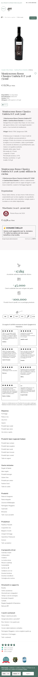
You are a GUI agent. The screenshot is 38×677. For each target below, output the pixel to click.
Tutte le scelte (5, 487)
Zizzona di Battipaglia (8, 503)
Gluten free (4, 477)
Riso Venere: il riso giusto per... (10, 622)
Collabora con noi (6, 571)
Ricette (3, 588)
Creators (4, 558)
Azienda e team (6, 553)
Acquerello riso (6, 528)
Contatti (3, 601)
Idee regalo (5, 471)
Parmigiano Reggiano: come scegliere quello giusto (16, 631)
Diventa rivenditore (7, 576)
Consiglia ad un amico (8, 578)
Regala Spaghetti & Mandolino (10, 603)
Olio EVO (4, 420)
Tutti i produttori (6, 543)
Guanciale (4, 509)
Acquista (33, 18)
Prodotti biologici (6, 474)
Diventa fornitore (6, 573)
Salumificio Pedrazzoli (8, 537)
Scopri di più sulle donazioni (10, 239)
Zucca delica (5, 625)
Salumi (3, 423)
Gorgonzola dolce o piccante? (10, 619)
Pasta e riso (5, 417)
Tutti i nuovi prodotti (7, 515)
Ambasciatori (5, 555)
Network (4, 606)
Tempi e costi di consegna (9, 596)
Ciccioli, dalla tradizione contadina (11, 628)
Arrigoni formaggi (6, 534)
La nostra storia (6, 560)
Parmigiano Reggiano (8, 506)
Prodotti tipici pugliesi (8, 446)
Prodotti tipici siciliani (7, 443)
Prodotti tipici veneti (7, 455)
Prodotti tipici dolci (7, 429)
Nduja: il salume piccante (9, 616)
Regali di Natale (6, 468)
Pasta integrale (6, 499)
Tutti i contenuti (6, 637)
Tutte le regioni (6, 458)
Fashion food (5, 483)
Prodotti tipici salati (7, 426)
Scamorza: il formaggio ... (9, 634)
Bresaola (4, 512)
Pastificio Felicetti (6, 525)
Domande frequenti (7, 598)
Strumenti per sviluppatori (9, 593)
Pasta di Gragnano (7, 496)
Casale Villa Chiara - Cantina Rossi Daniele (14, 70)
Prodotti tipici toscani (7, 452)
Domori (3, 540)
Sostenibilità (5, 565)
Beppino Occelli (6, 531)
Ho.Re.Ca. (4, 568)
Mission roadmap (6, 563)
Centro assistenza (6, 591)
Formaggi (4, 414)
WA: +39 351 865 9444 (31, 2)
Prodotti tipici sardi (7, 449)
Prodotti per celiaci (7, 480)
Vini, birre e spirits (6, 432)
